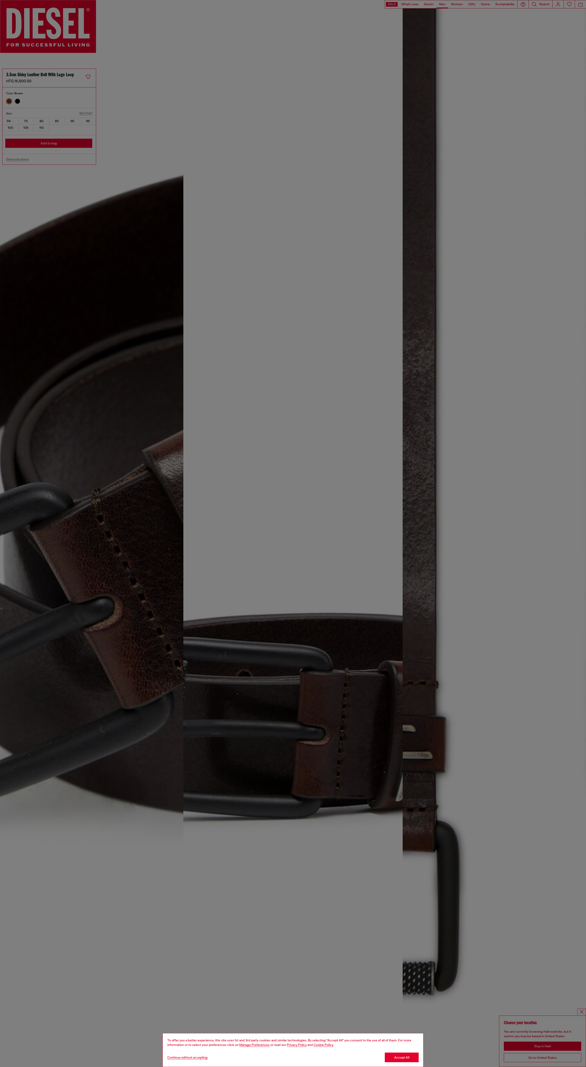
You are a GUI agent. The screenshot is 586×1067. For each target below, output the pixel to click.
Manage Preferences (254, 1045)
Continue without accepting (187, 1057)
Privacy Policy (297, 1045)
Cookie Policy (323, 1045)
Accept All (401, 1057)
